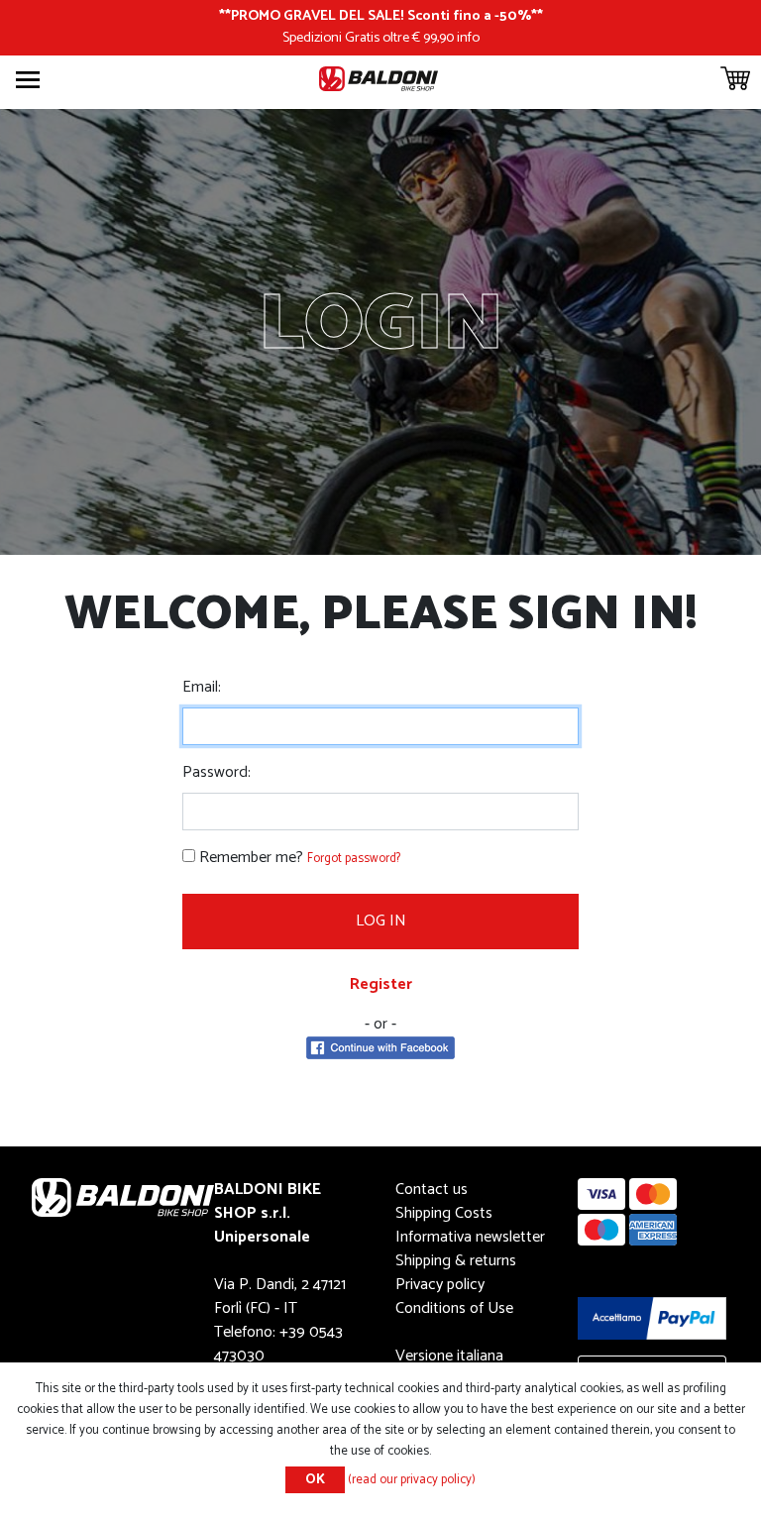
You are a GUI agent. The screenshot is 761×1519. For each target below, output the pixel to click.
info (468, 38)
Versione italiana (449, 1356)
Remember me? (251, 858)
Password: (216, 773)
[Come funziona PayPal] (652, 1317)
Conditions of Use (454, 1308)
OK (315, 1479)
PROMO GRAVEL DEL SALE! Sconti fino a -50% (381, 16)
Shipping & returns (455, 1261)
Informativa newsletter (470, 1237)
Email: (201, 688)
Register (381, 984)
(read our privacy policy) (412, 1479)
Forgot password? (353, 858)
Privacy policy (440, 1284)
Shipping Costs (443, 1213)
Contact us (431, 1189)
